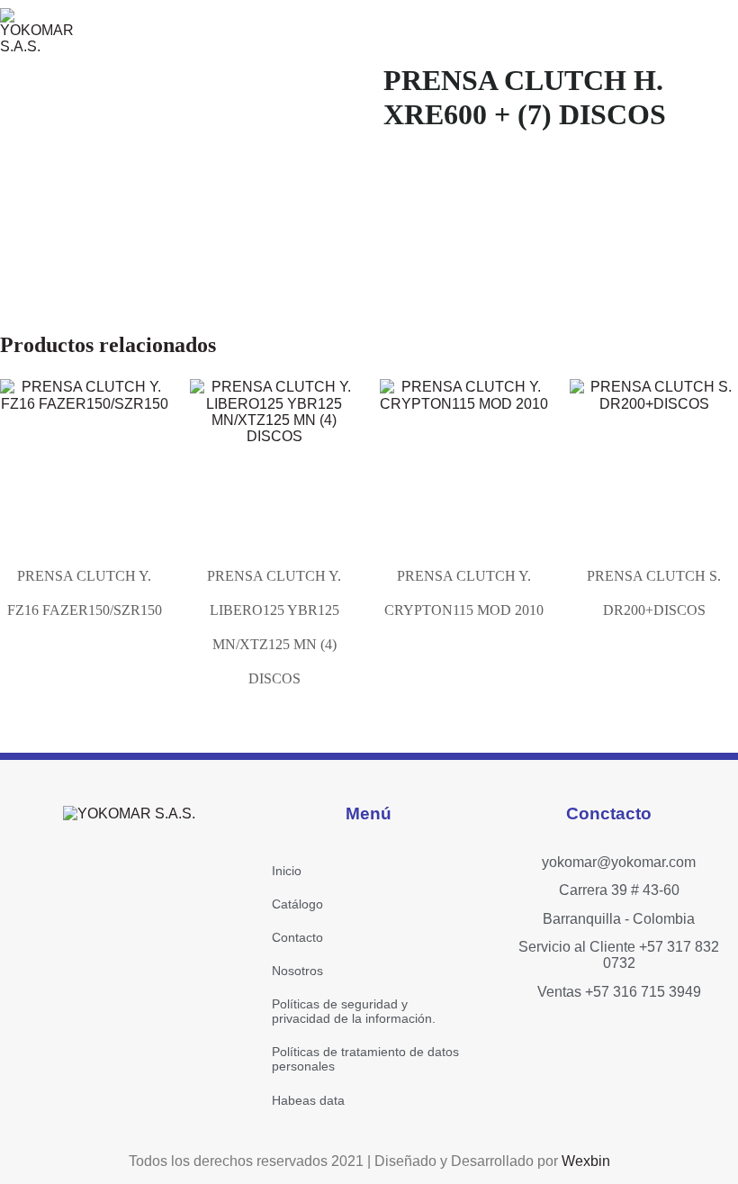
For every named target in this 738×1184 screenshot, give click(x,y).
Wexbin (586, 1161)
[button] (544, 31)
